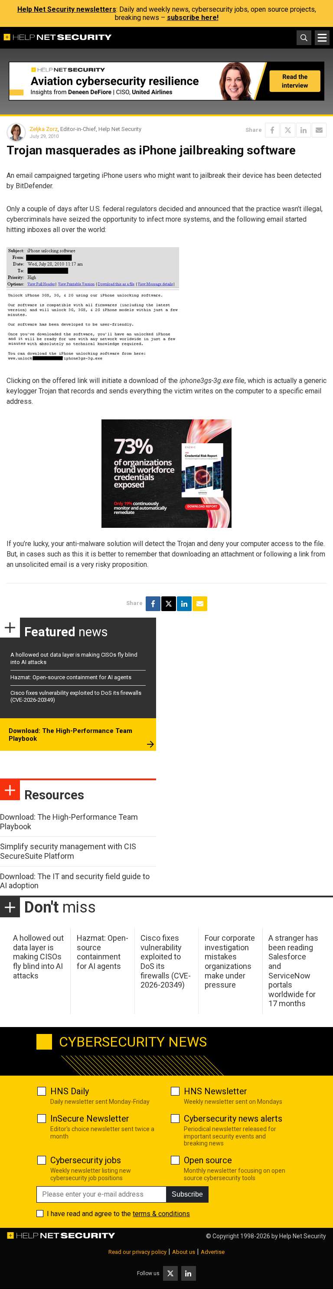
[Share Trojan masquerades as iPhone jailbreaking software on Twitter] (288, 130)
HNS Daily (69, 1091)
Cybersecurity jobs (85, 1160)
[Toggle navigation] (322, 37)
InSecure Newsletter (89, 1118)
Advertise (213, 1252)
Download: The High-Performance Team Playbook (70, 735)
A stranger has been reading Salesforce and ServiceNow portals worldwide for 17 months (293, 970)
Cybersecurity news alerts (233, 1118)
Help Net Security (302, 1236)
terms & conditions (161, 1214)
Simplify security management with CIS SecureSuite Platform (68, 851)
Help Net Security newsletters (66, 9)
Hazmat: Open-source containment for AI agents (70, 677)
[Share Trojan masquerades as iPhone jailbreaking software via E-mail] (319, 130)
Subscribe (187, 1194)
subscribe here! (193, 17)
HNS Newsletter (215, 1091)
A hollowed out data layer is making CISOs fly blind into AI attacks (38, 956)
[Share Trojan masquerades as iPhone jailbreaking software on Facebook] (272, 130)
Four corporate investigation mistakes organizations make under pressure (230, 961)
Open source (208, 1160)
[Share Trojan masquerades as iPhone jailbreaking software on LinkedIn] (303, 130)
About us (183, 1252)
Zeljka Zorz (43, 129)
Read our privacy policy (137, 1252)
